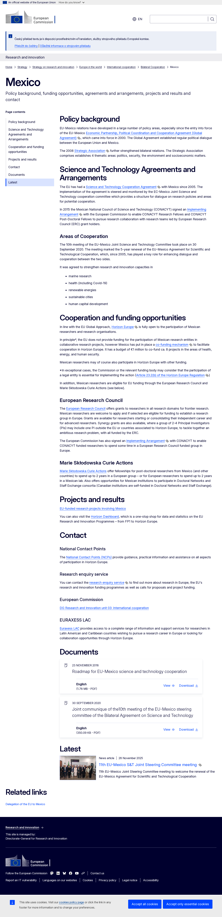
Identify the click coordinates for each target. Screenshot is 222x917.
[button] (169, 685)
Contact (14, 167)
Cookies (88, 880)
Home (9, 66)
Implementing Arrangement (145, 441)
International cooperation (121, 66)
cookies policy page (71, 902)
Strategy (22, 66)
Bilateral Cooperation (153, 66)
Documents (16, 174)
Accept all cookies (145, 904)
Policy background (21, 122)
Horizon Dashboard (105, 516)
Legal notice (129, 880)
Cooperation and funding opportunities (26, 149)
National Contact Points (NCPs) (89, 557)
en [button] (140, 19)
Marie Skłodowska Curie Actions (83, 471)
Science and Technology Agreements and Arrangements (26, 134)
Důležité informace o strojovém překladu (65, 46)
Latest (12, 182)
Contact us (97, 873)
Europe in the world (90, 66)
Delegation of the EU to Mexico (25, 804)
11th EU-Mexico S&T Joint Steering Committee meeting (148, 764)
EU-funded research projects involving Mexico (93, 508)
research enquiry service (106, 582)
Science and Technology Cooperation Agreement (121, 187)
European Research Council (85, 408)
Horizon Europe (123, 327)
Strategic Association (89, 151)
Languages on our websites (59, 880)
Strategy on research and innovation (53, 66)
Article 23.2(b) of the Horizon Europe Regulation (170, 375)
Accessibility (151, 880)
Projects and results (22, 159)
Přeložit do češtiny (26, 46)
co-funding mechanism (172, 344)
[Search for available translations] (79, 138)
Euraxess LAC (69, 628)
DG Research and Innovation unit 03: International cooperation (104, 608)
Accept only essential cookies (187, 904)
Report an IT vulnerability (21, 880)
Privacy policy (107, 880)
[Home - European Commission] (34, 17)
